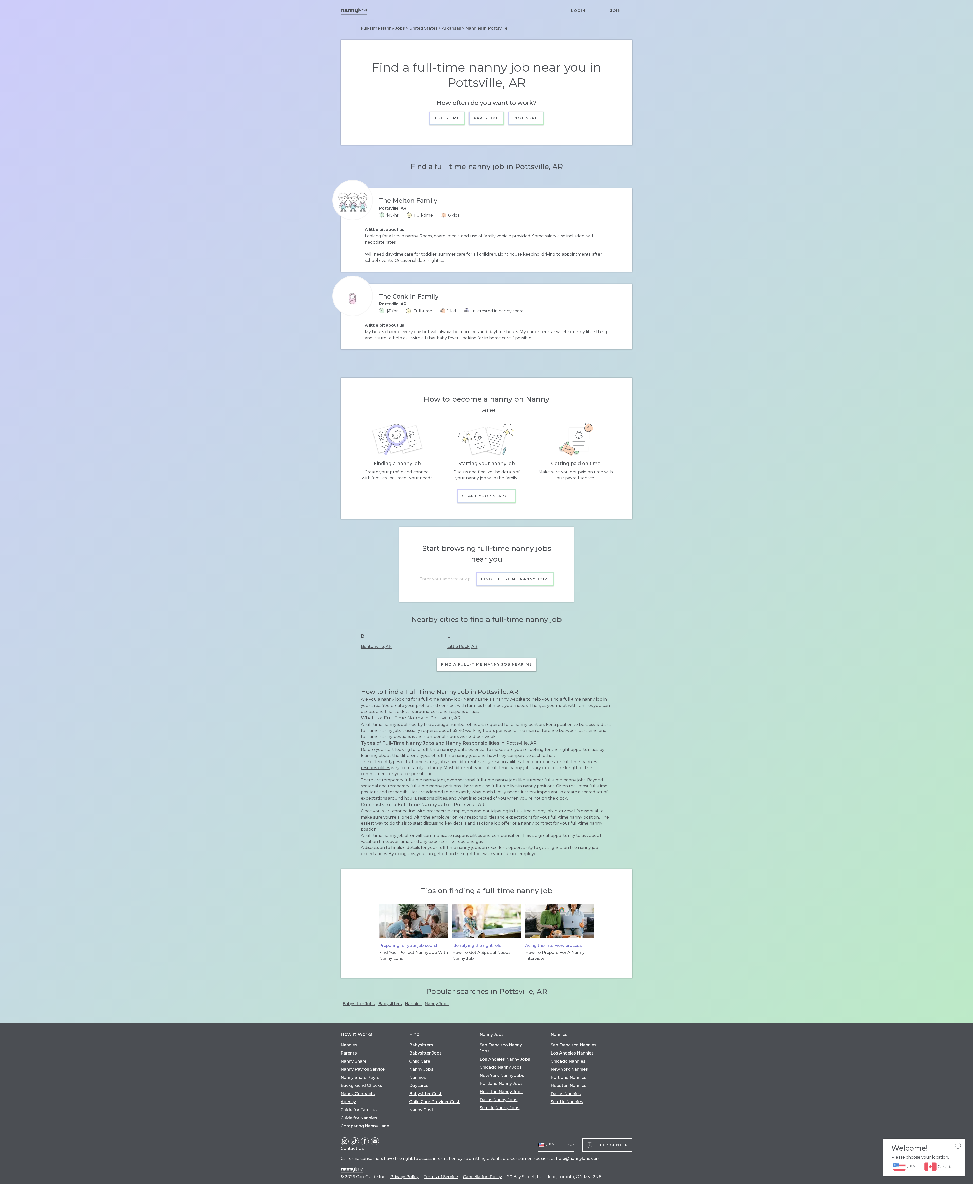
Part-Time (486, 118)
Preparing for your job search (409, 945)
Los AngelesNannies (572, 1053)
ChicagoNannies (568, 1061)
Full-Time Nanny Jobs (383, 28)
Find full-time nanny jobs (515, 579)
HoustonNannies (568, 1085)
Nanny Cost (421, 1109)
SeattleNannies (567, 1101)
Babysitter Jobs (359, 1003)
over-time (399, 841)
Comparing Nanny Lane (365, 1126)
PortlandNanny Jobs (501, 1083)
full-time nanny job (380, 730)
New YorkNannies (569, 1069)
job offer (502, 823)
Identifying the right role (476, 945)
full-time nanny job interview (543, 811)
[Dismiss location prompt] (958, 1146)
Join (615, 10)
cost (435, 711)
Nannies (413, 1003)
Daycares (418, 1085)
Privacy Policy (404, 1176)
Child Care (419, 1061)
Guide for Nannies (359, 1118)
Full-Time (447, 118)
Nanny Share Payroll (361, 1077)
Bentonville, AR (376, 646)
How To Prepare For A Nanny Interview (555, 955)
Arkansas (451, 28)
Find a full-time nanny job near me (486, 664)
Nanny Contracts (358, 1093)
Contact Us (352, 1148)
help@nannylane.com (578, 1158)
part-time (588, 730)
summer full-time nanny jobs (555, 780)
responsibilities (375, 767)
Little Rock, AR (462, 646)
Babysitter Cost (425, 1093)
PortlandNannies (568, 1077)
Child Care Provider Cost (434, 1101)
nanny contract (536, 823)
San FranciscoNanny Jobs (501, 1048)
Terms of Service (441, 1176)
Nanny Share (353, 1061)
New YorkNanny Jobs (502, 1075)
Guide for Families (359, 1109)
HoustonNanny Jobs (501, 1091)
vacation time (374, 841)
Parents (349, 1053)
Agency (348, 1101)
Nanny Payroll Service (363, 1069)
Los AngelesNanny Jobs (505, 1059)
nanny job (450, 699)
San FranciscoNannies (573, 1045)
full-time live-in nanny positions (522, 786)
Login (578, 10)
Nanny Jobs (437, 1003)
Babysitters (390, 1003)
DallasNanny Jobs (498, 1099)
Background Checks (361, 1085)
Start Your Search (486, 496)
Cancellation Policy (482, 1176)
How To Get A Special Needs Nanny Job (481, 955)
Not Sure (525, 118)
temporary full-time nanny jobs (413, 780)
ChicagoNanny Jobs (501, 1067)
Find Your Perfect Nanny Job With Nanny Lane (413, 955)
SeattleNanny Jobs (499, 1107)
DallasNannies (566, 1093)
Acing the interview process (553, 945)
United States (423, 28)
